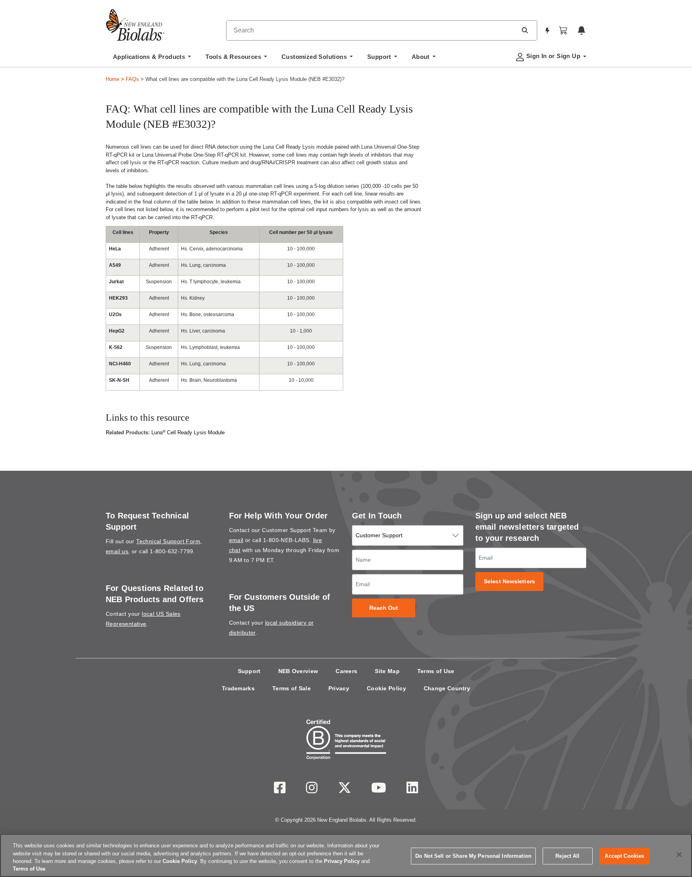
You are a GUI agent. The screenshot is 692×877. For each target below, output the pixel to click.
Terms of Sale (291, 688)
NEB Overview (298, 671)
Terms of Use (436, 671)
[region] (346, 855)
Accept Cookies (624, 856)
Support (249, 671)
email (236, 540)
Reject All (567, 856)
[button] (525, 30)
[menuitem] (152, 59)
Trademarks (238, 688)
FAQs (132, 79)
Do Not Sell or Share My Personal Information (473, 856)
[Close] (679, 854)
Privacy (338, 688)
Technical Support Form (168, 541)
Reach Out (383, 608)
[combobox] (372, 30)
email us (117, 551)
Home (112, 79)
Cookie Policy (386, 688)
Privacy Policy (342, 861)
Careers (346, 671)
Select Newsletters (509, 582)
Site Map (387, 671)
